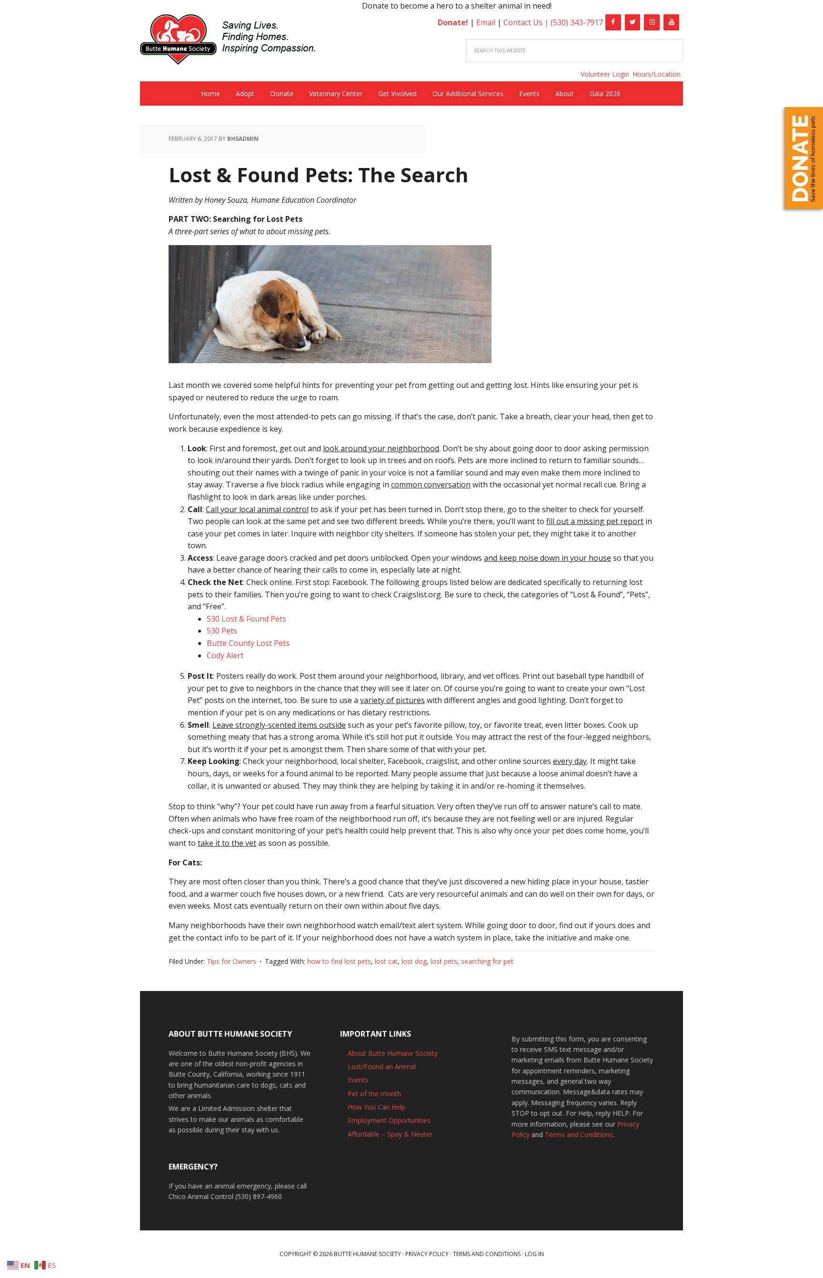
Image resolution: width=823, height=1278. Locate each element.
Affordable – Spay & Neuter (390, 1134)
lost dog (414, 961)
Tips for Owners (231, 961)
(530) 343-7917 (577, 22)
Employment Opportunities (389, 1120)
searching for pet (487, 961)
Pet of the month (374, 1093)
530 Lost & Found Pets (246, 619)
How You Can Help (376, 1106)
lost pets (444, 961)
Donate (803, 158)
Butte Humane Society (235, 41)
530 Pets (222, 630)
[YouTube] (671, 22)
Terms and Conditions (579, 1134)
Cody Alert (225, 655)
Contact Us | (527, 22)
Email (485, 22)
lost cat (386, 961)
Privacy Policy (427, 1254)
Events (358, 1079)
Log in (534, 1254)
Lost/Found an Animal (382, 1066)
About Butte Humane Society (393, 1053)
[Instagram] (652, 22)
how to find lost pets (339, 961)
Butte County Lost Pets (248, 643)
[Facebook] (613, 22)
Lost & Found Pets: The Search (319, 174)
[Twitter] (633, 22)
